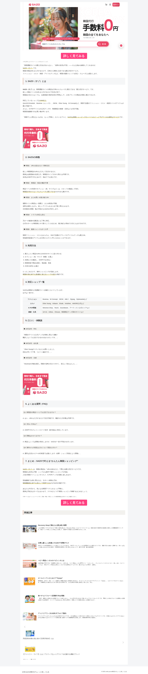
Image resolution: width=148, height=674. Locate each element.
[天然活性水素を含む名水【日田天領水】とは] (74, 627)
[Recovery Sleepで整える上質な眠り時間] (74, 518)
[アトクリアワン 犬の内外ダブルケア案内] (74, 606)
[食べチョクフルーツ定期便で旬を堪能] (74, 588)
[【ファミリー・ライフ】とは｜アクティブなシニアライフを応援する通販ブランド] (74, 642)
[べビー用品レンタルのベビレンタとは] (74, 553)
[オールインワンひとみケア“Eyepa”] (74, 571)
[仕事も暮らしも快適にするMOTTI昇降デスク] (74, 535)
